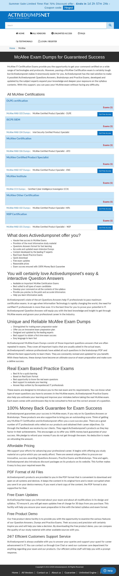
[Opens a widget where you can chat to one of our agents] (108, 571)
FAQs (82, 34)
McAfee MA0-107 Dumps (18, 170)
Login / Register (48, 42)
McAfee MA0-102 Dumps (18, 208)
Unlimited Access (63, 34)
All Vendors (39, 34)
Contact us (42, 572)
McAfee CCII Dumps (16, 189)
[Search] (110, 25)
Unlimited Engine (87, 572)
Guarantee (70, 572)
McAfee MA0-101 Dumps (18, 227)
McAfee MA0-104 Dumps (18, 132)
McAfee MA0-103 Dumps (18, 114)
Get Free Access (105, 114)
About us (56, 572)
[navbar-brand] (11, 32)
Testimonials (25, 42)
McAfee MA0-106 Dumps (18, 151)
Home (21, 34)
